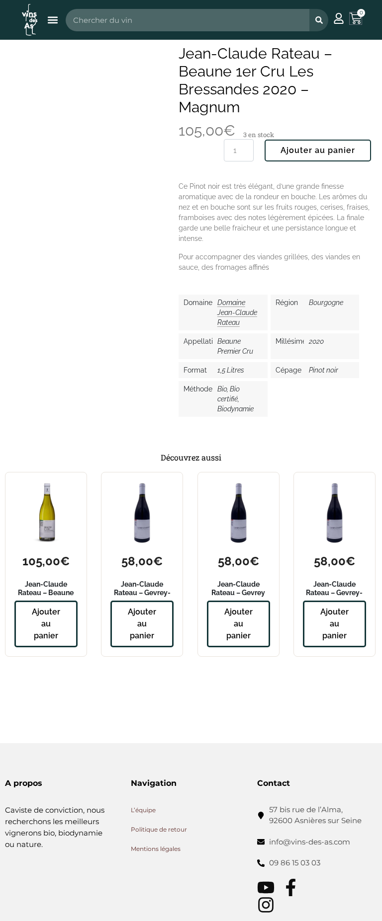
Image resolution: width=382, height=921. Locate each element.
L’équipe (143, 810)
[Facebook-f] (290, 887)
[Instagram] (266, 905)
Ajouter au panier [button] (46, 623)
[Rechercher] (318, 20)
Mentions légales (156, 848)
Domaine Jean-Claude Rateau (237, 312)
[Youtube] (266, 887)
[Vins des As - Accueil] (29, 19)
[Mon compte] (338, 18)
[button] (52, 20)
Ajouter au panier (318, 150)
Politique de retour (159, 829)
